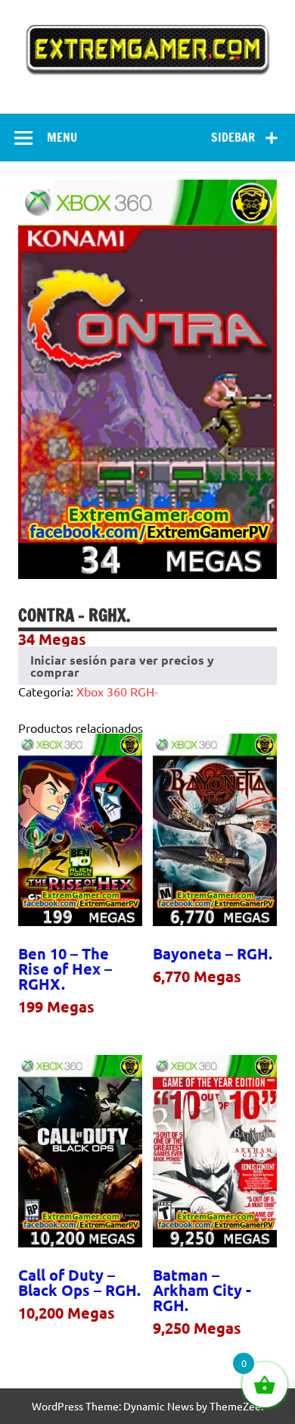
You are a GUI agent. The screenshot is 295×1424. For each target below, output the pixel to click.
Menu (62, 137)
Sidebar (233, 137)
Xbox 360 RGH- (117, 691)
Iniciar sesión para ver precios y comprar (122, 666)
